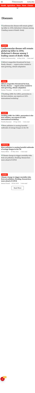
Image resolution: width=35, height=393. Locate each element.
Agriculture (11, 5)
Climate (30, 5)
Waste (24, 5)
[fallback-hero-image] (17, 34)
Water (19, 5)
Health (3, 5)
